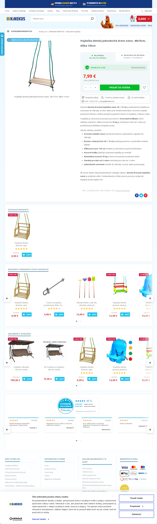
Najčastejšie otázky (138, 25)
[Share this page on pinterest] (146, 195)
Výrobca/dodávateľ (122, 190)
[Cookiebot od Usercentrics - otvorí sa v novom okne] (16, 519)
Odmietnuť (136, 514)
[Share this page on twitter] (141, 195)
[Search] (92, 18)
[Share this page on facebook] (137, 195)
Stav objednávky (121, 25)
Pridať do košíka (119, 87)
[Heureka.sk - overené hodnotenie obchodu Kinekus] (78, 405)
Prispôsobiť (135, 506)
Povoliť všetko (136, 498)
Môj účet (148, 11)
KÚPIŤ (28, 255)
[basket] (133, 19)
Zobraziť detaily (39, 519)
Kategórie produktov (21, 31)
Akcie (150, 25)
